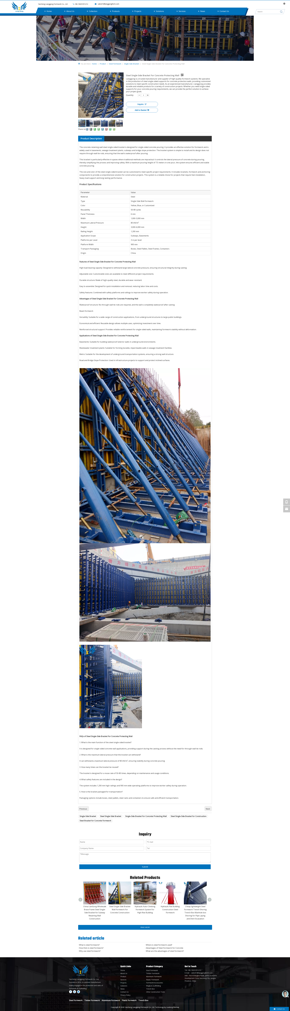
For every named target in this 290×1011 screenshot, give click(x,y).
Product (123, 976)
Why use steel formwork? (90, 951)
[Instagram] (78, 991)
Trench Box (150, 989)
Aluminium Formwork (111, 1000)
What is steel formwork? (89, 945)
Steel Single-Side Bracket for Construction (188, 816)
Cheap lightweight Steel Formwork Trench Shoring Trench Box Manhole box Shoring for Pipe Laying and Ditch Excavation (195, 912)
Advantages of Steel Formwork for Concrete (164, 948)
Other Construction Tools (155, 992)
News (202, 11)
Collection (93, 11)
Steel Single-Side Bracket (110, 816)
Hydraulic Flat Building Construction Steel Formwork (170, 909)
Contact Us (224, 11)
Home (49, 11)
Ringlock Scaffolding (153, 986)
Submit (145, 867)
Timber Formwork (152, 973)
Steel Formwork (152, 970)
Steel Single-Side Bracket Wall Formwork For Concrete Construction (119, 909)
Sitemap (176, 1007)
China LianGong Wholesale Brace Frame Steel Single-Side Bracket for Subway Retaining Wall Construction (94, 912)
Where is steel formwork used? (159, 945)
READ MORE (145, 927)
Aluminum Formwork (154, 976)
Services (182, 11)
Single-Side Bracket (88, 816)
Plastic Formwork (152, 980)
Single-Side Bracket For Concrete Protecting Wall (146, 816)
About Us (70, 11)
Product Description (91, 138)
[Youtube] (74, 991)
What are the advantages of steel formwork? (165, 951)
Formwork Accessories (154, 983)
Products (116, 11)
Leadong (169, 1007)
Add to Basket (141, 110)
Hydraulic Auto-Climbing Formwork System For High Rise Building (145, 909)
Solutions (160, 11)
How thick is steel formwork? (91, 948)
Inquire (140, 104)
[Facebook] (70, 991)
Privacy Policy (125, 995)
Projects (137, 11)
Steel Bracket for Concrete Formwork (95, 820)
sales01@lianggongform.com (108, 4)
